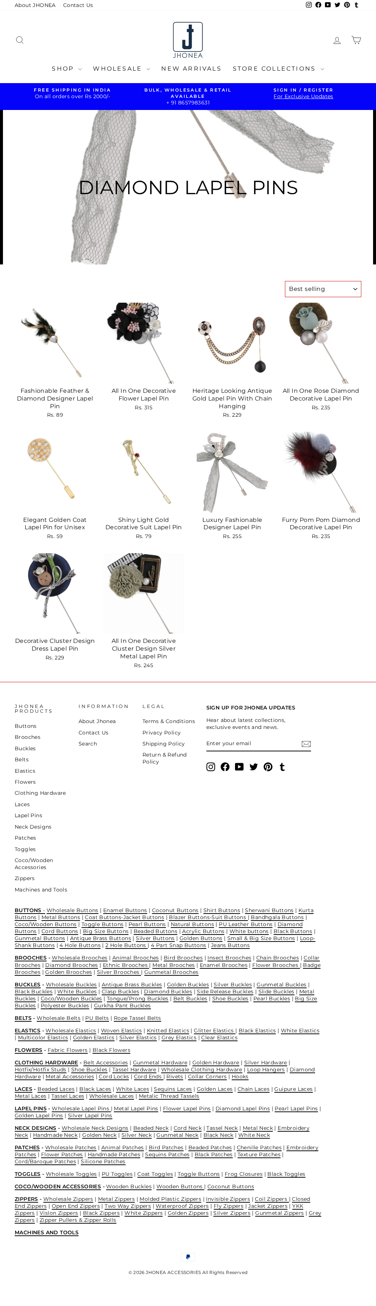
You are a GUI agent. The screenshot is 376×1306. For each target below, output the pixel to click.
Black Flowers (111, 1050)
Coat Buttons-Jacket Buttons (124, 917)
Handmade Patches (114, 1154)
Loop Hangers (266, 1069)
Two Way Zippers (128, 1206)
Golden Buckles (188, 984)
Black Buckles (34, 991)
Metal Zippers (116, 1199)
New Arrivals (191, 68)
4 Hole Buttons (80, 945)
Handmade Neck (55, 1135)
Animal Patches (122, 1147)
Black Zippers (101, 1213)
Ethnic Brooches (126, 965)
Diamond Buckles (168, 991)
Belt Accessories (105, 1062)
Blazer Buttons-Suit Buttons (208, 917)
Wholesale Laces (111, 1096)
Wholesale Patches (71, 1147)
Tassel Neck (222, 1128)
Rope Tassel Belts (137, 1018)
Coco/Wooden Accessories (34, 863)
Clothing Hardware (40, 793)
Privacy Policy (161, 733)
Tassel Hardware (134, 1069)
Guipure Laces (293, 1089)
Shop (64, 68)
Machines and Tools (41, 890)
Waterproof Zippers (182, 1206)
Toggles (25, 849)
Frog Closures (244, 1174)
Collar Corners (207, 1076)
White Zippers (143, 1213)
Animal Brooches (135, 958)
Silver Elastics (138, 1037)
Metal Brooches (173, 965)
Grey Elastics (179, 1037)
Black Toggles (286, 1174)
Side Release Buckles (225, 991)
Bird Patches (166, 1147)
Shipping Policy (163, 744)
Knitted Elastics (168, 1030)
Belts (22, 759)
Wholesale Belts (58, 1018)
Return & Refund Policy (164, 758)
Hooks (240, 1076)
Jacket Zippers (268, 1206)
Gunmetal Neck (177, 1135)
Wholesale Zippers (68, 1199)
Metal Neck (258, 1128)
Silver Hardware (265, 1062)
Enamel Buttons (125, 910)
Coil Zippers (272, 1199)
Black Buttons (293, 931)
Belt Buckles (190, 998)
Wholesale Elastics (71, 1030)
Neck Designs (33, 827)
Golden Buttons (201, 938)
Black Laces (95, 1089)
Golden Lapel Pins (39, 1115)
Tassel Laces (67, 1096)
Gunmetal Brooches (171, 972)
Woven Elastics (121, 1030)
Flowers (25, 782)
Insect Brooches (229, 958)
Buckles (25, 748)
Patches (25, 838)
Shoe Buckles (230, 998)
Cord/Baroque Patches (45, 1161)
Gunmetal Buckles (281, 984)
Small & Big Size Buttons (261, 938)
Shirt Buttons (221, 910)
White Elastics (300, 1030)
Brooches (27, 737)
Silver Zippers (231, 1213)
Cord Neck (188, 1128)
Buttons (26, 726)
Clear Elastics (219, 1037)
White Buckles (77, 991)
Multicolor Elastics (43, 1037)
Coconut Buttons (175, 910)
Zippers (25, 878)
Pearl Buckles (271, 998)
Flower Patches (62, 1154)
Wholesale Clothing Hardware (201, 1069)
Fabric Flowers (68, 1050)
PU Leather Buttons (245, 924)
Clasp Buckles (120, 991)
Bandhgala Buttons (277, 917)
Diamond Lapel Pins (243, 1108)
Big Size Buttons (106, 931)
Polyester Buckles (65, 1005)
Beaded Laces (56, 1089)
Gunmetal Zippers (279, 1213)
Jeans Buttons (230, 945)
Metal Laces (30, 1096)
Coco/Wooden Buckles (71, 998)
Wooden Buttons (180, 1186)
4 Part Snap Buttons (178, 945)
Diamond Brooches (71, 965)
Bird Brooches (183, 958)
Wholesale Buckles (71, 984)
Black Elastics (257, 1030)
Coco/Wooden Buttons (46, 924)
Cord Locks (114, 1076)
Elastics (25, 771)
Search (88, 744)
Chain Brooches (277, 958)
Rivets (174, 1076)
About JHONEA (35, 5)
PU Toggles (117, 1174)
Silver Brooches (119, 972)
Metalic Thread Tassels (169, 1096)
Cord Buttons (59, 931)
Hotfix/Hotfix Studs (40, 1069)
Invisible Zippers (228, 1199)
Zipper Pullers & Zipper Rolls (78, 1220)
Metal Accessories (70, 1076)
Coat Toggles (155, 1174)
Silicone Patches (103, 1161)
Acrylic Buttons (203, 931)
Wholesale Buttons (72, 910)
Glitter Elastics (214, 1030)
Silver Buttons (155, 938)
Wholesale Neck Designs (95, 1128)
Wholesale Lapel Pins (81, 1108)
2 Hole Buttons (126, 945)
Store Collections (276, 68)
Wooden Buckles (129, 1186)
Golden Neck (99, 1135)
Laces (22, 804)
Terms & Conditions (168, 721)
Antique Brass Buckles (132, 984)
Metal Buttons (60, 917)
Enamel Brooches (223, 965)
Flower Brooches (276, 965)
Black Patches (214, 1154)
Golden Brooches (68, 972)
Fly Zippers (228, 1206)
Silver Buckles (233, 984)
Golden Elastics (94, 1037)
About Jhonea (97, 721)
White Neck (254, 1135)
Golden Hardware (215, 1062)
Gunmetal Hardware (160, 1062)
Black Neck (218, 1135)
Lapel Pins (28, 815)
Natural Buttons (192, 924)
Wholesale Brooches (79, 958)
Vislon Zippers (59, 1213)
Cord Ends (148, 1076)
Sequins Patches (167, 1154)
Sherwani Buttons (269, 910)
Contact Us (78, 5)
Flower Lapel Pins (187, 1108)
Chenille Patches (259, 1147)
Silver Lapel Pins (90, 1115)
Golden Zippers (188, 1213)
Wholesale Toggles (71, 1174)
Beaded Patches (210, 1147)
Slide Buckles (276, 991)
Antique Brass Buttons (100, 938)
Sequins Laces (173, 1089)
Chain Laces (254, 1089)
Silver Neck (137, 1135)
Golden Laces (215, 1089)
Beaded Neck (151, 1128)
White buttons (249, 931)
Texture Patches (259, 1154)
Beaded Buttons (156, 931)
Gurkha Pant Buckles (122, 1005)
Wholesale (119, 68)
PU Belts (97, 1018)
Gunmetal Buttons (40, 938)
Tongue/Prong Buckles (138, 998)
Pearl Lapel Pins (296, 1108)
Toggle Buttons (103, 924)
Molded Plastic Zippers (170, 1199)
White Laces (132, 1089)
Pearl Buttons (147, 924)
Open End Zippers (76, 1206)
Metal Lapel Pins (136, 1108)
